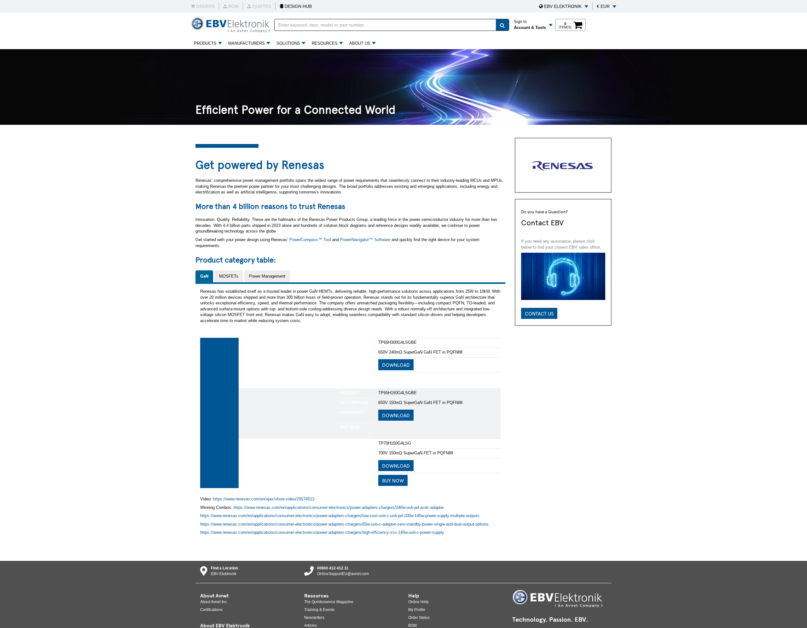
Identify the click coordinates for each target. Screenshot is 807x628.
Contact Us (539, 313)
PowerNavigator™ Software (365, 239)
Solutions (288, 43)
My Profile (416, 610)
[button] (563, 6)
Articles (310, 625)
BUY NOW (393, 480)
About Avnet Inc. (214, 602)
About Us (359, 43)
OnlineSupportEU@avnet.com (343, 574)
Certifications (211, 610)
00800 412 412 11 (332, 568)
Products (205, 43)
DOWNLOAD (396, 364)
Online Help (418, 602)
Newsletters (314, 617)
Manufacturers (246, 43)
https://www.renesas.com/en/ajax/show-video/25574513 (263, 499)
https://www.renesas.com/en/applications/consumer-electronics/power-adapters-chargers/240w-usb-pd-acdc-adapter (339, 507)
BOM (412, 625)
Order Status (419, 617)
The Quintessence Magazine (328, 602)
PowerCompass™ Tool (310, 239)
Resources (325, 43)
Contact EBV (542, 222)
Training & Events (319, 610)
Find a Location (224, 568)
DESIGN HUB (297, 6)
